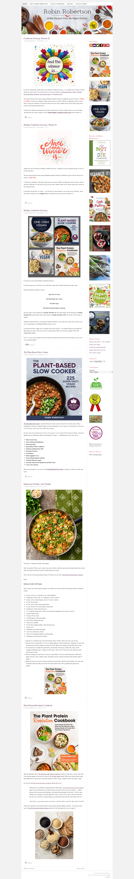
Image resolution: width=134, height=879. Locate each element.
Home (25, 4)
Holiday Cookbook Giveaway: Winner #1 (40, 124)
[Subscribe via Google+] (104, 46)
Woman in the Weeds (94, 344)
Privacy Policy (98, 454)
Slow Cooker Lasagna (95, 353)
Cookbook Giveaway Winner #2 (37, 38)
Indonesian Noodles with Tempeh (37, 484)
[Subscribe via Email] (94, 46)
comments (28, 117)
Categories (92, 370)
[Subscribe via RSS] (91, 46)
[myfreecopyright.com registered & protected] (99, 445)
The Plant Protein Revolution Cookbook (72, 575)
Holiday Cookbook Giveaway (35, 210)
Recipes (70, 4)
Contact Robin (81, 4)
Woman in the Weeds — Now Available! (99, 342)
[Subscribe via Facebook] (101, 46)
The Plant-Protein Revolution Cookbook (38, 808)
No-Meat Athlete (56, 776)
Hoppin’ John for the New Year (97, 350)
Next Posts (81, 868)
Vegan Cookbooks (58, 4)
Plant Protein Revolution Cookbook (38, 705)
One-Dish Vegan (58, 94)
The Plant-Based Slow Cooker (68, 92)
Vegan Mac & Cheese (45, 94)
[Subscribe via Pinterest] (108, 46)
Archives (91, 361)
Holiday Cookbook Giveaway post (61, 112)
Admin (108, 877)
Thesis (108, 875)
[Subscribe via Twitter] (97, 46)
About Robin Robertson (39, 4)
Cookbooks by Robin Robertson (97, 347)
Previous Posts (29, 868)
